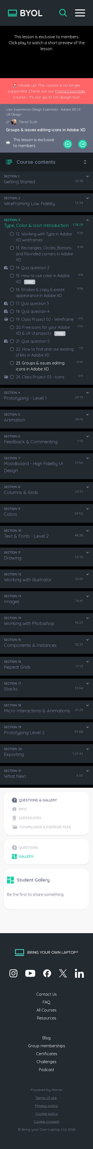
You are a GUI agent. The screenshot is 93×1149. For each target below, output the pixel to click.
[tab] (41, 800)
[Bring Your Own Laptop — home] (25, 13)
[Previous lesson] (67, 144)
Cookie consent (46, 1121)
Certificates (46, 1053)
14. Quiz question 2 (32, 267)
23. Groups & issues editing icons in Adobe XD (40, 366)
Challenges (46, 1061)
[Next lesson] (82, 144)
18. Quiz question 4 (32, 311)
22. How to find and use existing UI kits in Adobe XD (45, 352)
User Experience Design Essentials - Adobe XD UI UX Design (43, 112)
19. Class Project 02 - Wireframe (45, 319)
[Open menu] (80, 13)
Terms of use (46, 1097)
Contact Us (46, 994)
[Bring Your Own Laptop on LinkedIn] (79, 973)
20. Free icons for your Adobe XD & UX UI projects (43, 330)
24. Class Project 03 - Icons (40, 376)
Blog (46, 1037)
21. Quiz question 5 (33, 341)
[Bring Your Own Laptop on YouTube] (30, 973)
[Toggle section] (87, 176)
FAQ (46, 1002)
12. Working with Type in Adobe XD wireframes (44, 236)
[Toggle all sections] (85, 162)
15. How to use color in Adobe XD (42, 278)
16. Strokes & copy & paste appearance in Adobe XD (40, 292)
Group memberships (46, 1045)
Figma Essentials (70, 91)
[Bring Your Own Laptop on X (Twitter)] (63, 973)
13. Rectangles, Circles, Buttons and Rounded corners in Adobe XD (44, 253)
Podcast (46, 1069)
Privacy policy (46, 1105)
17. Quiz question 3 (32, 303)
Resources (46, 1018)
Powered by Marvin (46, 1089)
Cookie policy (46, 1113)
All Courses (46, 1010)
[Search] (63, 13)
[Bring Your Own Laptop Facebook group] (47, 973)
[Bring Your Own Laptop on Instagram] (13, 973)
